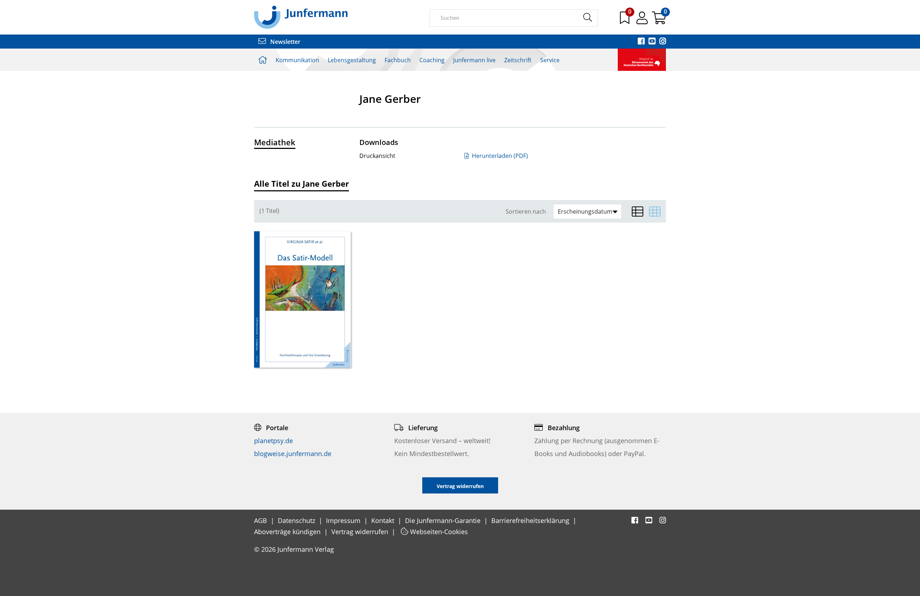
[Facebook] (642, 42)
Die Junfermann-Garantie (443, 520)
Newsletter (284, 42)
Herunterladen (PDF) (499, 156)
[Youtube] (653, 42)
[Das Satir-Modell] (302, 299)
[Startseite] (301, 17)
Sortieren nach (526, 211)
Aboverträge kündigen (288, 531)
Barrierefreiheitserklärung (531, 520)
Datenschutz (297, 520)
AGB (261, 520)
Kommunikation (297, 60)
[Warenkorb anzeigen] (659, 20)
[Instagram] (662, 42)
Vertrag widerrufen (360, 531)
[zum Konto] (642, 20)
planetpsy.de (273, 440)
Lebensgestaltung (352, 60)
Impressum (344, 520)
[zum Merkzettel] (625, 20)
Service (550, 60)
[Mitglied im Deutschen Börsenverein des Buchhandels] (642, 59)
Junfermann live (474, 60)
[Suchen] (587, 18)
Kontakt (383, 520)
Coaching (432, 60)
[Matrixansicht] (655, 211)
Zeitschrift (518, 60)
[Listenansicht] (637, 211)
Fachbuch (398, 60)
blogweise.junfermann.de (292, 453)
